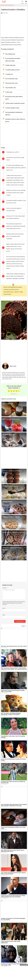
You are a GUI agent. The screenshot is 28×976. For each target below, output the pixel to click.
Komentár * (4, 587)
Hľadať (22, 3)
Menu (26, 3)
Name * (3, 608)
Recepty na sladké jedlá (9, 5)
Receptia (2, 5)
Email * (3, 614)
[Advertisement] (14, 24)
